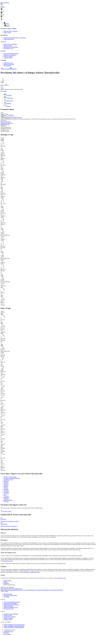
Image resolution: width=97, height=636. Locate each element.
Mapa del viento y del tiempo (11, 31)
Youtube (22, 627)
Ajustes (7, 25)
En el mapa (4, 91)
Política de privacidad (9, 64)
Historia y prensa (8, 45)
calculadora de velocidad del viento (31, 572)
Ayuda (7, 23)
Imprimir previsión (7, 117)
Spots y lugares (7, 32)
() (7, 123)
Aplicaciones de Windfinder (10, 44)
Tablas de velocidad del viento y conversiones (15, 37)
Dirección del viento (5, 121)
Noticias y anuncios (8, 56)
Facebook (14, 69)
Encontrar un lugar (6, 511)
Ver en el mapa (6, 69)
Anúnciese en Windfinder (10, 55)
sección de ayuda (8, 561)
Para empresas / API (8, 48)
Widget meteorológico (9, 39)
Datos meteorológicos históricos (11, 53)
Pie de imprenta (7, 65)
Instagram (22, 626)
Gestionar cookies (8, 57)
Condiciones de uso (8, 62)
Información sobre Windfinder (11, 47)
